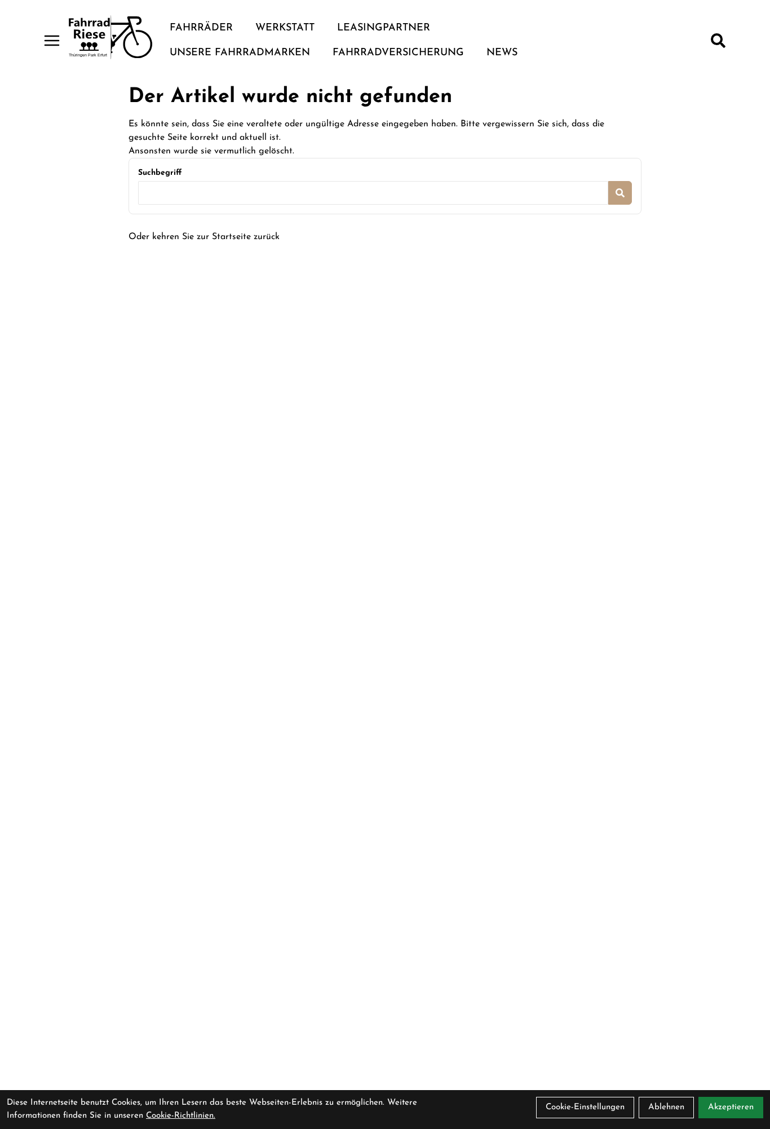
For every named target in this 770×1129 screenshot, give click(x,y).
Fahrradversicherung (398, 53)
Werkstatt (285, 28)
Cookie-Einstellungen (585, 1107)
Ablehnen (666, 1107)
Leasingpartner (383, 28)
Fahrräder (201, 28)
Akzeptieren (731, 1107)
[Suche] (718, 40)
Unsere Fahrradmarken (240, 53)
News (501, 53)
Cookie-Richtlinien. (180, 1116)
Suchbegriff (160, 173)
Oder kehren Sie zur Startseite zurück (204, 236)
